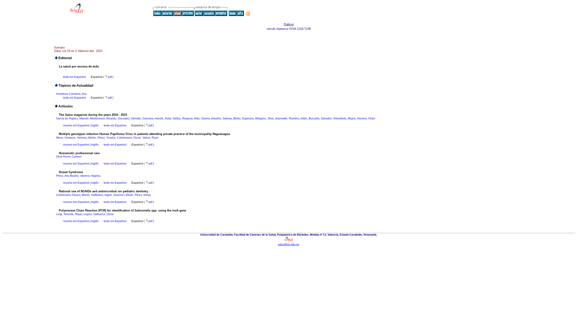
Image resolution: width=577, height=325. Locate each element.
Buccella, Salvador (320, 118)
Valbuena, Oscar (103, 214)
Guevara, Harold (153, 118)
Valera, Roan (150, 137)
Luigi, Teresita (64, 214)
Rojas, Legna (83, 214)
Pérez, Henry (143, 195)
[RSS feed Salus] (248, 13)
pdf (110, 77)
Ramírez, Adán (298, 118)
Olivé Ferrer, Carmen (69, 156)
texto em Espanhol (74, 77)
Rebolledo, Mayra (344, 118)
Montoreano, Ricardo (103, 118)
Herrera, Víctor (366, 118)
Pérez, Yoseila (106, 137)
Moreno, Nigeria (90, 175)
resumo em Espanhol (76, 125)
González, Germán (129, 118)
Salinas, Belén (231, 118)
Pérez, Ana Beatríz (67, 175)
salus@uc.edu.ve (288, 244)
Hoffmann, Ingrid (101, 195)
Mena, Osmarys (65, 137)
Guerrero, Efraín (123, 195)
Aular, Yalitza (173, 118)
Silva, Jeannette (277, 118)
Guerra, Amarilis (211, 118)
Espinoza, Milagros (254, 118)
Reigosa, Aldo (190, 118)
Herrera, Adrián (86, 137)
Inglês (95, 125)
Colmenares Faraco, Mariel (72, 195)
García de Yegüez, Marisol (72, 118)
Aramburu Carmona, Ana (71, 93)
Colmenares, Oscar (129, 137)
